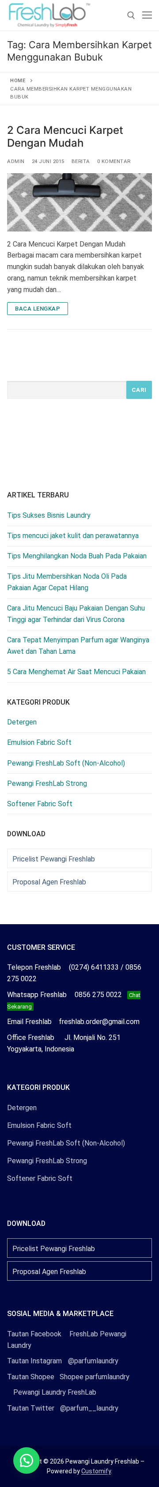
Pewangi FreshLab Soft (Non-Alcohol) (66, 763)
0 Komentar (114, 161)
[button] (26, 1460)
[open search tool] (131, 15)
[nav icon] (147, 15)
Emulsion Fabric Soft (39, 742)
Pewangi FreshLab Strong (47, 783)
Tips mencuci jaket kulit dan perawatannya (73, 535)
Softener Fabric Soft (39, 804)
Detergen (22, 722)
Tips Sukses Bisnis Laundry (49, 515)
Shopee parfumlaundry (68, 1377)
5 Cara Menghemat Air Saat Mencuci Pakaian (76, 672)
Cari (139, 389)
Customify (96, 1471)
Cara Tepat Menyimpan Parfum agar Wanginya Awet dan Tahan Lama (78, 646)
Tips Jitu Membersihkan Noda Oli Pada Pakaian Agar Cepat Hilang (67, 582)
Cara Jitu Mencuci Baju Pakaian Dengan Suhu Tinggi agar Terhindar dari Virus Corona (76, 614)
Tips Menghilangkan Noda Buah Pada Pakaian (77, 556)
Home (17, 80)
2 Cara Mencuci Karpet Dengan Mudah (65, 136)
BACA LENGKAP (37, 308)
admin (16, 161)
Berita (81, 161)
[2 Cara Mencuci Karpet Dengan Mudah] (79, 202)
